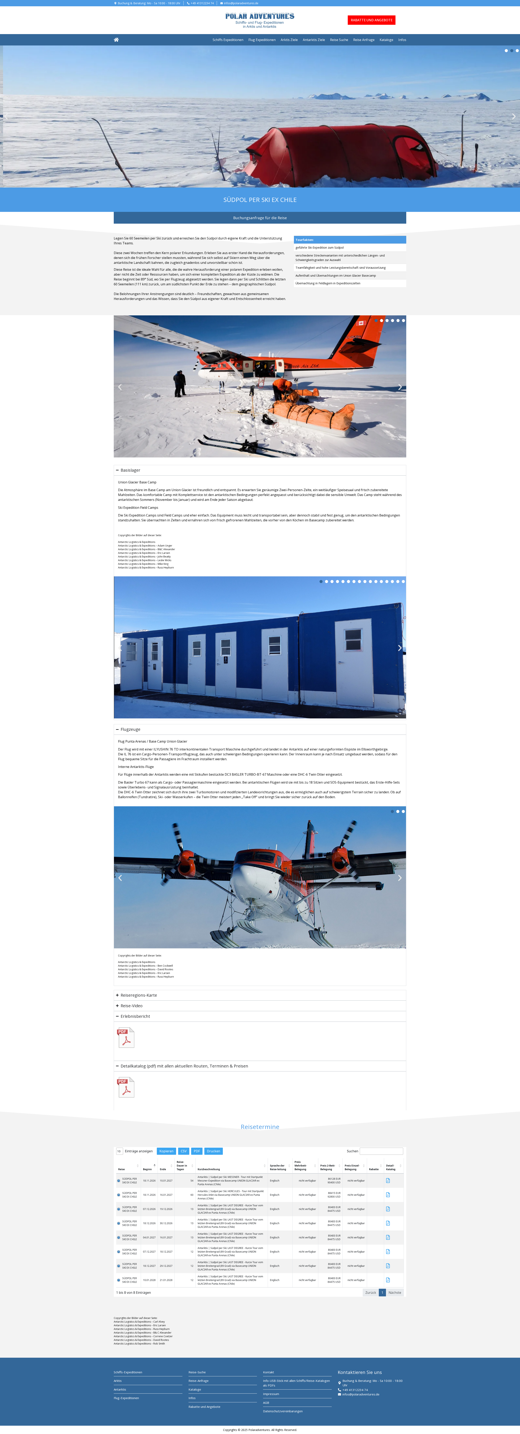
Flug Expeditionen (262, 40)
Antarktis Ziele (314, 40)
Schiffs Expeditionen (228, 40)
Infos (402, 40)
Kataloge (386, 40)
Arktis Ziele (289, 40)
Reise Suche (339, 40)
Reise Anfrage (364, 40)
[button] (6, 116)
